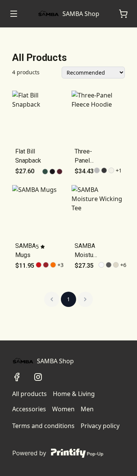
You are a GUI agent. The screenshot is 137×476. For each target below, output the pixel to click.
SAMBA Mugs (25, 250)
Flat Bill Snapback (28, 156)
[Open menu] (13, 13)
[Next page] (85, 299)
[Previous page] (51, 299)
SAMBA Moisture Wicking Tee (87, 251)
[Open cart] (123, 13)
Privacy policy (100, 426)
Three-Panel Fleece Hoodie (84, 156)
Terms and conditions (43, 426)
